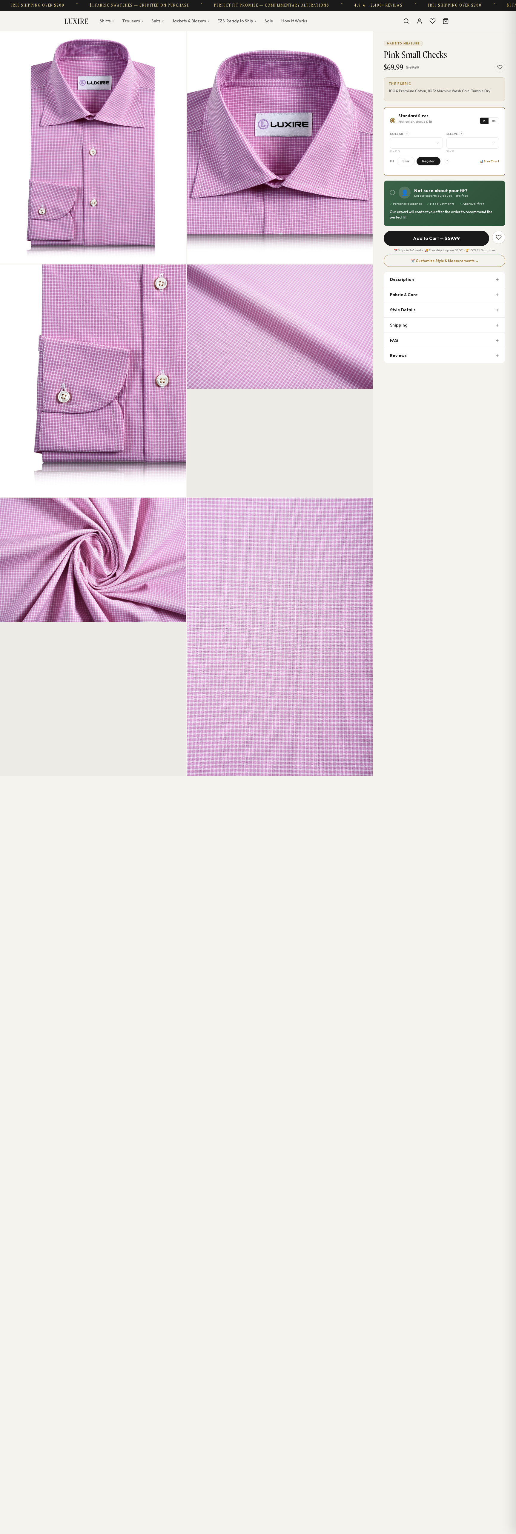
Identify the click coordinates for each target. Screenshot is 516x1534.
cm (494, 121)
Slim (406, 161)
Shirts (107, 21)
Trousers (132, 21)
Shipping (399, 325)
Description (402, 279)
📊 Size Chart (489, 161)
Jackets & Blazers (190, 21)
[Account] (419, 21)
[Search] (406, 21)
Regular (428, 161)
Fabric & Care (404, 294)
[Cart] (446, 21)
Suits (157, 21)
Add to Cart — (436, 238)
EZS (236, 21)
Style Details (403, 310)
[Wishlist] (432, 21)
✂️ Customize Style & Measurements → (445, 261)
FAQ (394, 340)
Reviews (398, 355)
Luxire (76, 21)
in (484, 121)
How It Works (294, 21)
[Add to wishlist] (499, 67)
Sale (269, 21)
